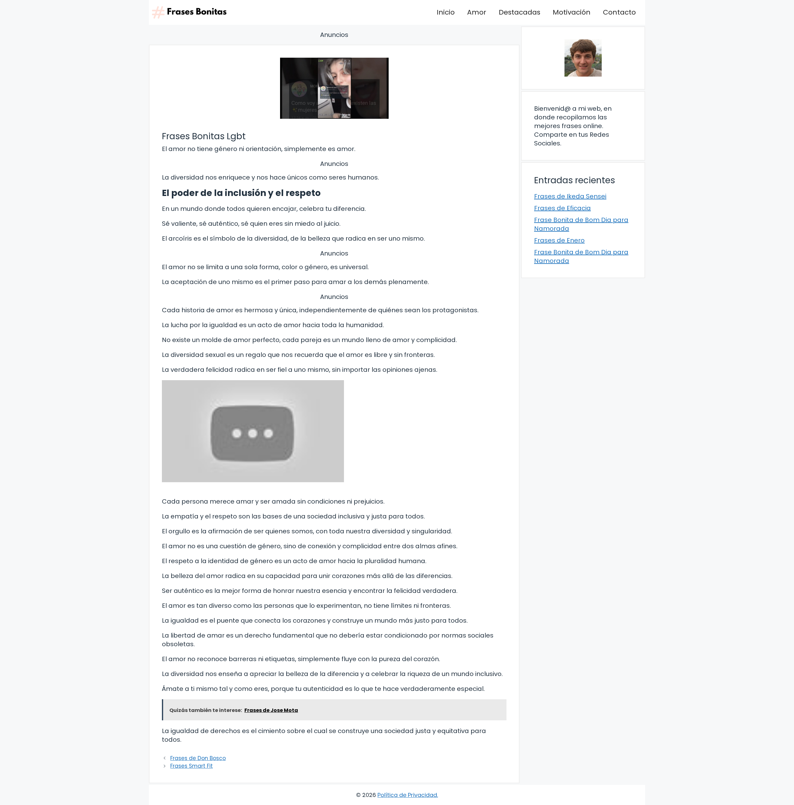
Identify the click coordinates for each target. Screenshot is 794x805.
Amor (476, 12)
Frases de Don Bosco (198, 758)
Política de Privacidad (407, 795)
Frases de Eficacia (562, 208)
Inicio (446, 12)
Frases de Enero (559, 240)
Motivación (572, 12)
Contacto (619, 12)
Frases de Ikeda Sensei (570, 196)
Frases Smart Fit (191, 766)
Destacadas (519, 12)
